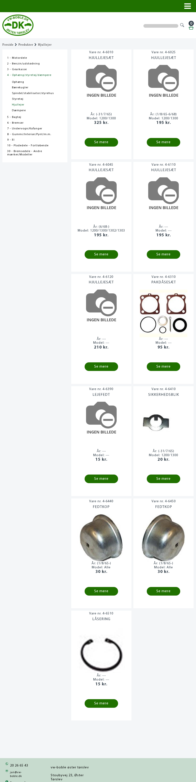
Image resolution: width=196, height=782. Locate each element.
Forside (8, 44)
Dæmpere (19, 110)
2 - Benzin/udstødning (23, 63)
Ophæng (18, 82)
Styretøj (17, 99)
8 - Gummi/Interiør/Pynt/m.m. (29, 134)
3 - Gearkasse (17, 69)
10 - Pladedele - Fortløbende (28, 145)
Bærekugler (20, 87)
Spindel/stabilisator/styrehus (33, 93)
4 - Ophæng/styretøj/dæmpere (29, 75)
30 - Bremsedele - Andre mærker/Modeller (24, 153)
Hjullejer (45, 44)
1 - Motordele (17, 58)
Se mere (101, 142)
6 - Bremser (15, 123)
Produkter (25, 44)
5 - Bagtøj (14, 117)
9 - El (11, 139)
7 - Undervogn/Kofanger (24, 128)
